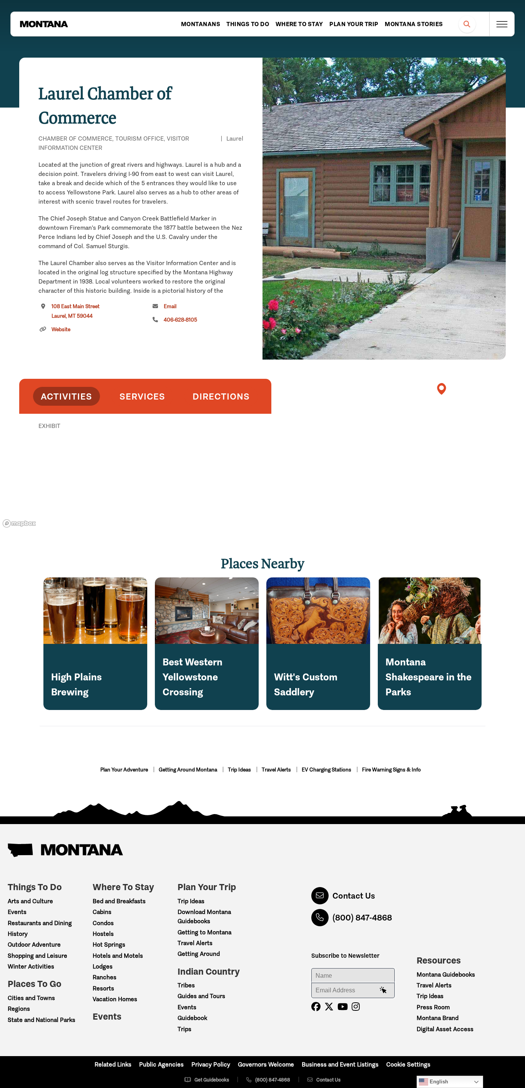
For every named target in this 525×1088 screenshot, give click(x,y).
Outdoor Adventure (34, 944)
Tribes (186, 985)
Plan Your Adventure (124, 769)
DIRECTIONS (221, 396)
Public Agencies (161, 1064)
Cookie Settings (408, 1064)
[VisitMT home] (44, 24)
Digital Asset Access (445, 1029)
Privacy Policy (210, 1064)
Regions (19, 1008)
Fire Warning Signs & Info (391, 769)
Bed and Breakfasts (119, 901)
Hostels (103, 933)
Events (17, 912)
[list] (145, 465)
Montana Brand (438, 1018)
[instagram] (356, 1006)
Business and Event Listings (340, 1064)
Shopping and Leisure (37, 955)
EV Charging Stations (327, 769)
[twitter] (329, 1006)
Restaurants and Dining (40, 923)
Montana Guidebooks (446, 974)
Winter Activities (31, 966)
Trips (184, 1029)
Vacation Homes (115, 999)
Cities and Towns (31, 998)
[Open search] (467, 24)
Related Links (113, 1064)
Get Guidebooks (211, 1080)
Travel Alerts (277, 769)
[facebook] (316, 1006)
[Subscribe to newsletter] (383, 990)
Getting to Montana (204, 932)
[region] (384, 209)
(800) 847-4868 (362, 917)
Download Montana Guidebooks (204, 916)
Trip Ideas (240, 769)
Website (61, 329)
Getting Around (199, 953)
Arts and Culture (30, 901)
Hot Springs (109, 944)
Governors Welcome (266, 1064)
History (18, 933)
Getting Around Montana (188, 769)
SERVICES (142, 396)
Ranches (104, 977)
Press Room (433, 1007)
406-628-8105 (180, 320)
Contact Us (353, 896)
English (438, 1082)
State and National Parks (41, 1019)
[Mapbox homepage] (19, 523)
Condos (103, 923)
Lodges (103, 966)
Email (170, 306)
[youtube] (342, 1006)
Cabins (102, 912)
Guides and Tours (201, 996)
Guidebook (192, 1018)
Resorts (103, 988)
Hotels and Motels (118, 955)
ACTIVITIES (66, 396)
